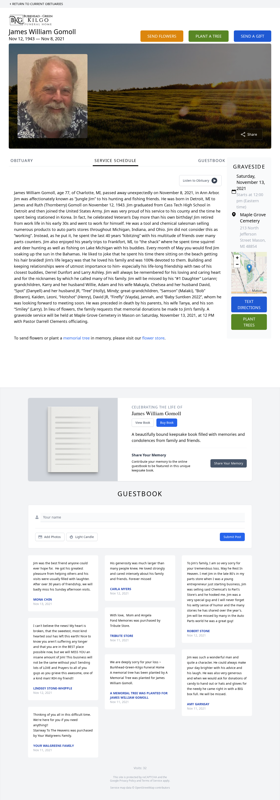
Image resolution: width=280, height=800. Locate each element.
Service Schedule (115, 160)
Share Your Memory (228, 463)
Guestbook (211, 160)
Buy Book (166, 422)
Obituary (21, 160)
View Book (142, 422)
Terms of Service (152, 780)
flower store (153, 338)
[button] (249, 268)
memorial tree (76, 338)
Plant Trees (249, 322)
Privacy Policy (127, 780)
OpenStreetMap (144, 787)
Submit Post (232, 537)
